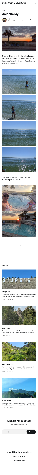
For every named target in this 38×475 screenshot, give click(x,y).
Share (32, 20)
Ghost (23, 460)
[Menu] (35, 2)
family (4, 10)
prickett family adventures (14, 3)
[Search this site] (32, 2)
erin (9, 19)
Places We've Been (19, 457)
